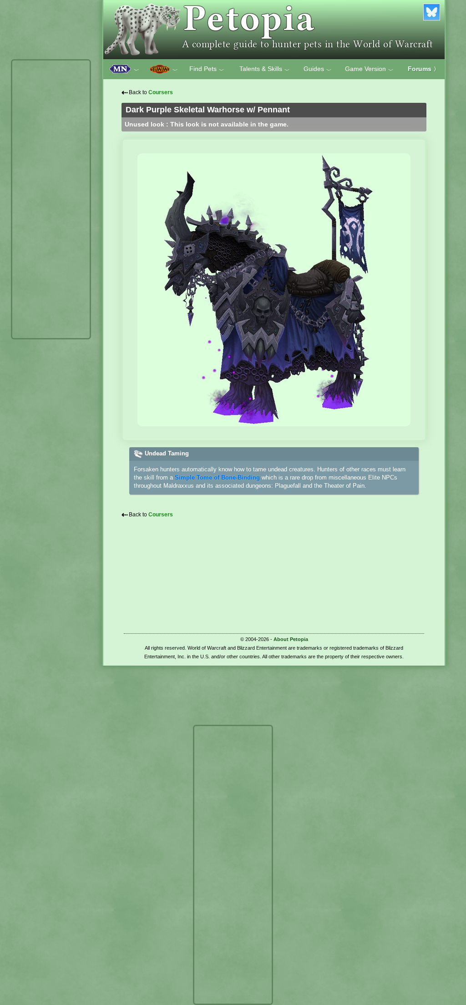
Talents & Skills (264, 69)
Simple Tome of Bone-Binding (217, 477)
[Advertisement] (51, 199)
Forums (423, 68)
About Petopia (291, 639)
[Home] (274, 29)
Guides (318, 69)
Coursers (160, 92)
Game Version (369, 69)
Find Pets (206, 69)
